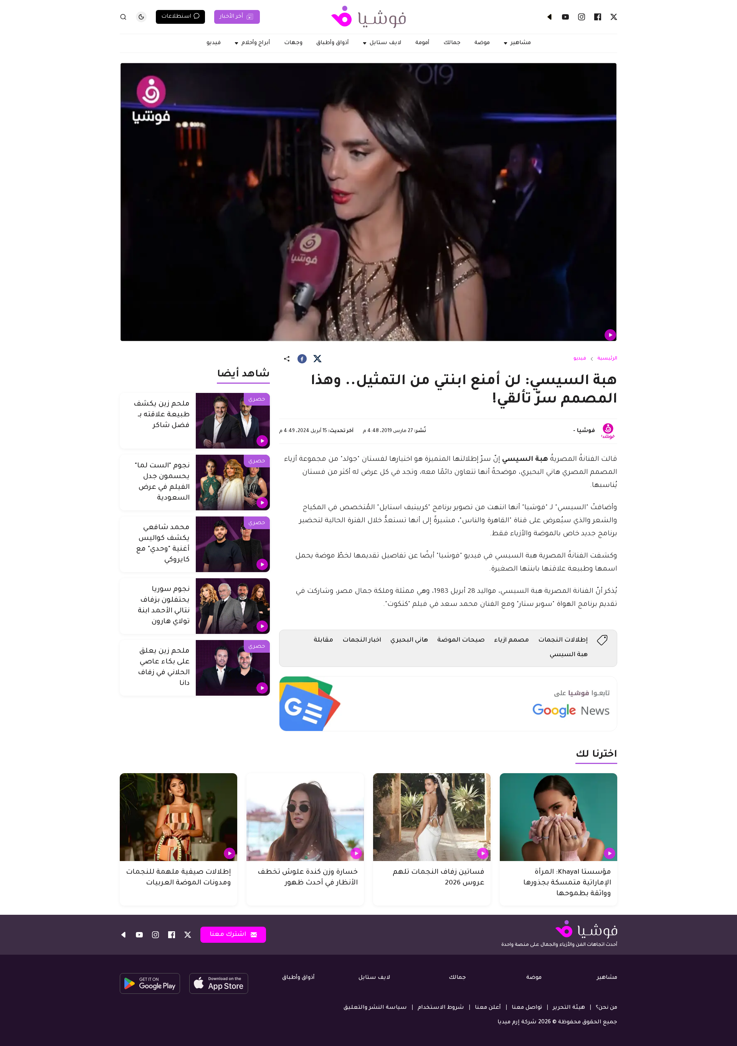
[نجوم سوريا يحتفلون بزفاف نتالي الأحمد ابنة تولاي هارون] (233, 606)
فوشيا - (584, 431)
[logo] (368, 17)
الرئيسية (607, 358)
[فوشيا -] (608, 431)
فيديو (579, 358)
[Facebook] (597, 16)
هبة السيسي (569, 655)
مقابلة (323, 640)
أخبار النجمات (361, 640)
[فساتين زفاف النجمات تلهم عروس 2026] (432, 817)
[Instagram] (581, 16)
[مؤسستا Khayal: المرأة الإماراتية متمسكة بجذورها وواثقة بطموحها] (558, 817)
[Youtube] (565, 16)
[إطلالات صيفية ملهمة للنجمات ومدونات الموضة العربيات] (178, 817)
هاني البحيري (409, 640)
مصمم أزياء (511, 640)
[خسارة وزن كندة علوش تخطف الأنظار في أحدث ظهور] (305, 817)
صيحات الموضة (461, 640)
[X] (613, 16)
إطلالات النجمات (563, 640)
